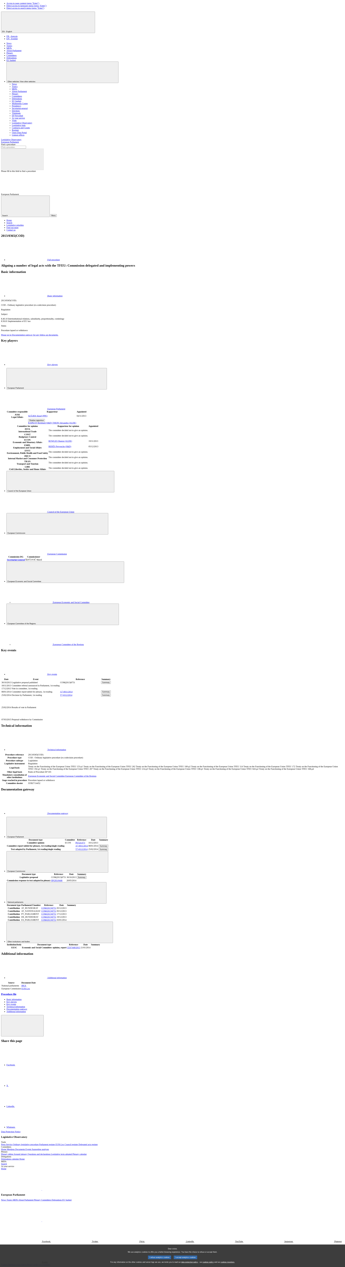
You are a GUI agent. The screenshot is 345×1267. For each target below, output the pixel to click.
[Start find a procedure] (22, 159)
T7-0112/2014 (66, 695)
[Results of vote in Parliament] (80, 716)
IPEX (23, 986)
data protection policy (189, 1262)
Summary (106, 682)
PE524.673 (80, 843)
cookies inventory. (228, 1262)
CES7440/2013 (73, 947)
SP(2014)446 (56, 880)
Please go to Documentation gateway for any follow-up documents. (29, 335)
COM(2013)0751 (48, 908)
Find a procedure (8, 144)
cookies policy (208, 1262)
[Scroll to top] (22, 1025)
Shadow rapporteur (36, 420)
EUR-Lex (25, 988)
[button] (41, 1189)
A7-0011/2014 (66, 692)
